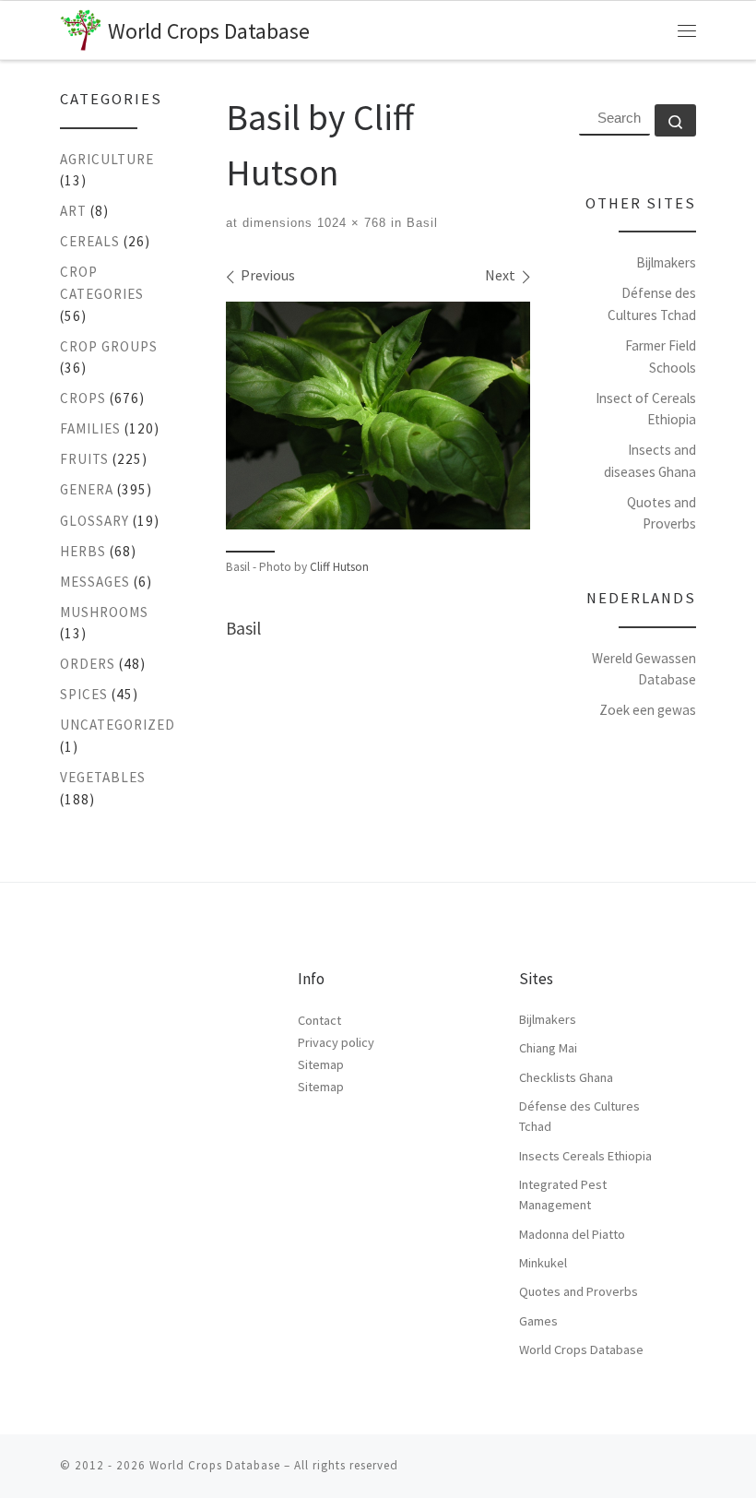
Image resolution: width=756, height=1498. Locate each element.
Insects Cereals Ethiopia (585, 1155)
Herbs (83, 551)
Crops (83, 398)
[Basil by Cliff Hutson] (378, 416)
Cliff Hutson (339, 567)
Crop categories (102, 283)
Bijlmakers (666, 262)
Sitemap (321, 1064)
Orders (87, 663)
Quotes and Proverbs (578, 1291)
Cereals (90, 241)
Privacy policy (336, 1042)
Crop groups (109, 346)
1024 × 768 (349, 223)
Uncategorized (117, 724)
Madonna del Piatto (572, 1234)
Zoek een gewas (647, 710)
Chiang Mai (548, 1048)
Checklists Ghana (566, 1077)
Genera (86, 489)
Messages (95, 581)
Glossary (94, 520)
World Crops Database (581, 1349)
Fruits (84, 459)
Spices (84, 694)
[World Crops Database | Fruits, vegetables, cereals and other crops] (80, 27)
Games (538, 1321)
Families (90, 428)
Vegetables (103, 777)
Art (73, 211)
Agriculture (107, 159)
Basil (420, 223)
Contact (319, 1020)
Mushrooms (104, 612)
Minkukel (543, 1262)
